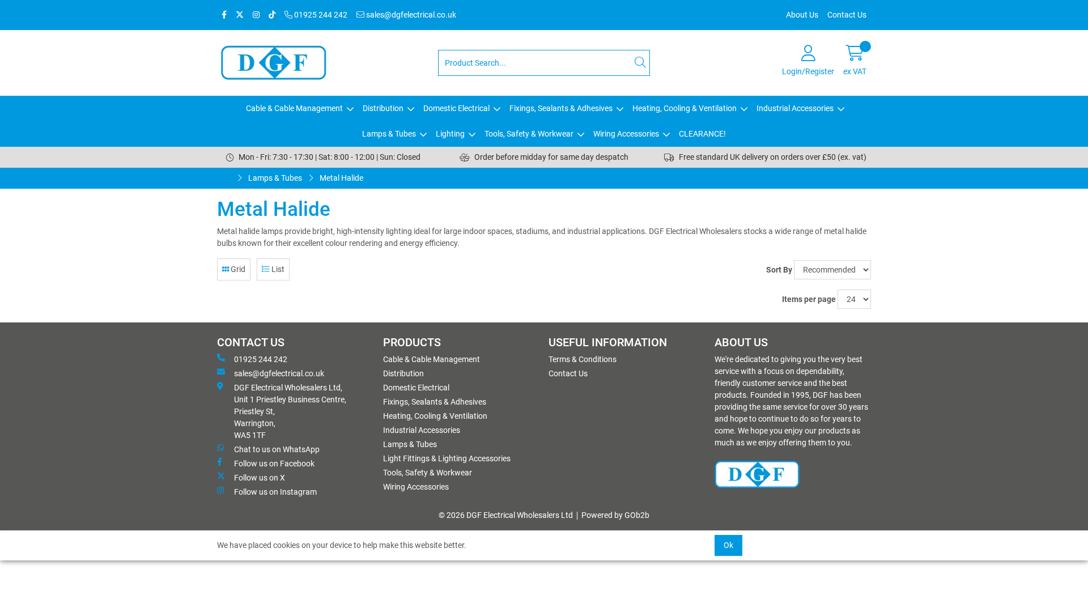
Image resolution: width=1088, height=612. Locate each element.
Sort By (779, 269)
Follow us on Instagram (275, 491)
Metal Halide (341, 177)
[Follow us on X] (239, 15)
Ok (728, 545)
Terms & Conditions (583, 359)
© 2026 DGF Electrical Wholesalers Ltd (506, 515)
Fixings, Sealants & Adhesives (561, 108)
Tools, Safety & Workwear (528, 133)
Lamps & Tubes (389, 133)
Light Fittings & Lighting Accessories (447, 458)
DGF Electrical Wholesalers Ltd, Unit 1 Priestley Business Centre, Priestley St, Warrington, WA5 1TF (290, 411)
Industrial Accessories (795, 108)
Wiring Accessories (626, 133)
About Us (802, 14)
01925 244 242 (319, 14)
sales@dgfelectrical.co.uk (410, 14)
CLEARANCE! (702, 133)
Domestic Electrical (456, 108)
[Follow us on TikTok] (272, 15)
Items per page (809, 299)
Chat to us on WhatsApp (277, 449)
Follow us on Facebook (274, 463)
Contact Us (846, 14)
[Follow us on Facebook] (224, 15)
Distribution (383, 108)
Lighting (450, 133)
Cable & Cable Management (294, 108)
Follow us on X (259, 477)
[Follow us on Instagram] (256, 15)
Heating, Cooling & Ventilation (684, 108)
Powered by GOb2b (615, 515)
